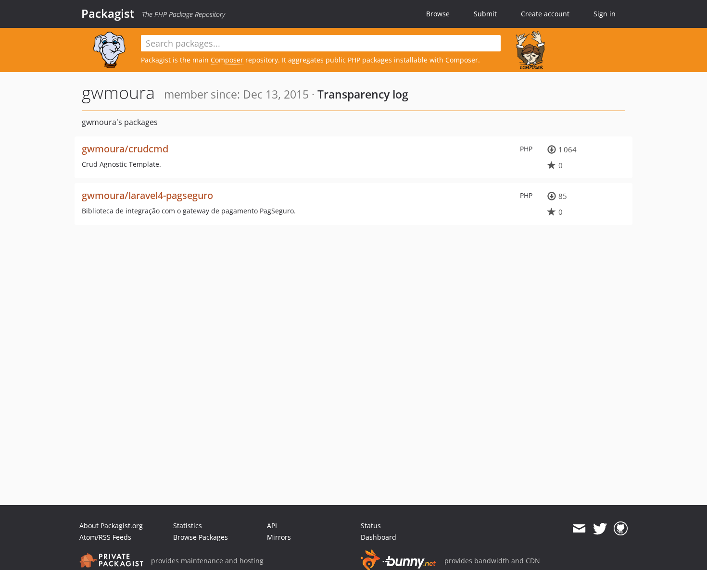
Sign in (604, 13)
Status (371, 525)
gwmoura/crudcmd (125, 148)
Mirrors (279, 537)
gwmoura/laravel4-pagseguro (147, 195)
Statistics (187, 525)
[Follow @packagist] (600, 528)
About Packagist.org (111, 525)
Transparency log (362, 94)
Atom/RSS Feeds (105, 537)
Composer (227, 59)
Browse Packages (200, 537)
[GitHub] (621, 528)
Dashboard (378, 537)
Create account (545, 13)
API (272, 525)
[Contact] (579, 528)
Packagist (108, 13)
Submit (485, 13)
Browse (438, 13)
